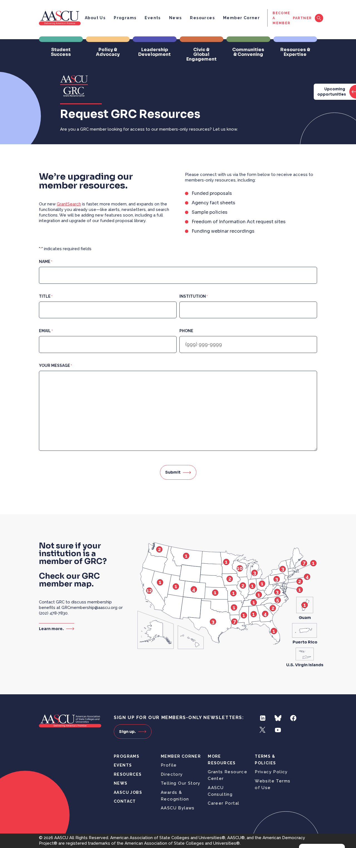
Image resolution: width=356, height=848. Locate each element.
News (175, 18)
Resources (202, 18)
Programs (125, 18)
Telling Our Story (181, 783)
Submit (173, 472)
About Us (95, 18)
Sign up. (127, 731)
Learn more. (51, 628)
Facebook (293, 718)
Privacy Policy (271, 771)
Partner (302, 18)
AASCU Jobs (128, 792)
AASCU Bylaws (178, 807)
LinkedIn (262, 718)
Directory (172, 774)
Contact (125, 801)
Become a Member (281, 18)
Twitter (262, 730)
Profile (169, 765)
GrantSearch (69, 204)
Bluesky (278, 718)
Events (152, 18)
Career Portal (223, 803)
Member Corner (241, 18)
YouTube (278, 730)
